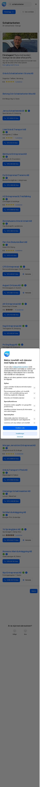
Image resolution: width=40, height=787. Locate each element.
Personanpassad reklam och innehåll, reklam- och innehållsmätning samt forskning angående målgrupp (16, 393)
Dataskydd (20, 437)
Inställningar (20, 433)
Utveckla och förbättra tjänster (14, 398)
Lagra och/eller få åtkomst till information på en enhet (17, 387)
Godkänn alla (20, 428)
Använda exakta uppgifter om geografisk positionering (17, 405)
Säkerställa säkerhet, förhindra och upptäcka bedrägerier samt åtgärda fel (17, 419)
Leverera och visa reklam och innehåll (17, 423)
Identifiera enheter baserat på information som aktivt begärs (18, 410)
